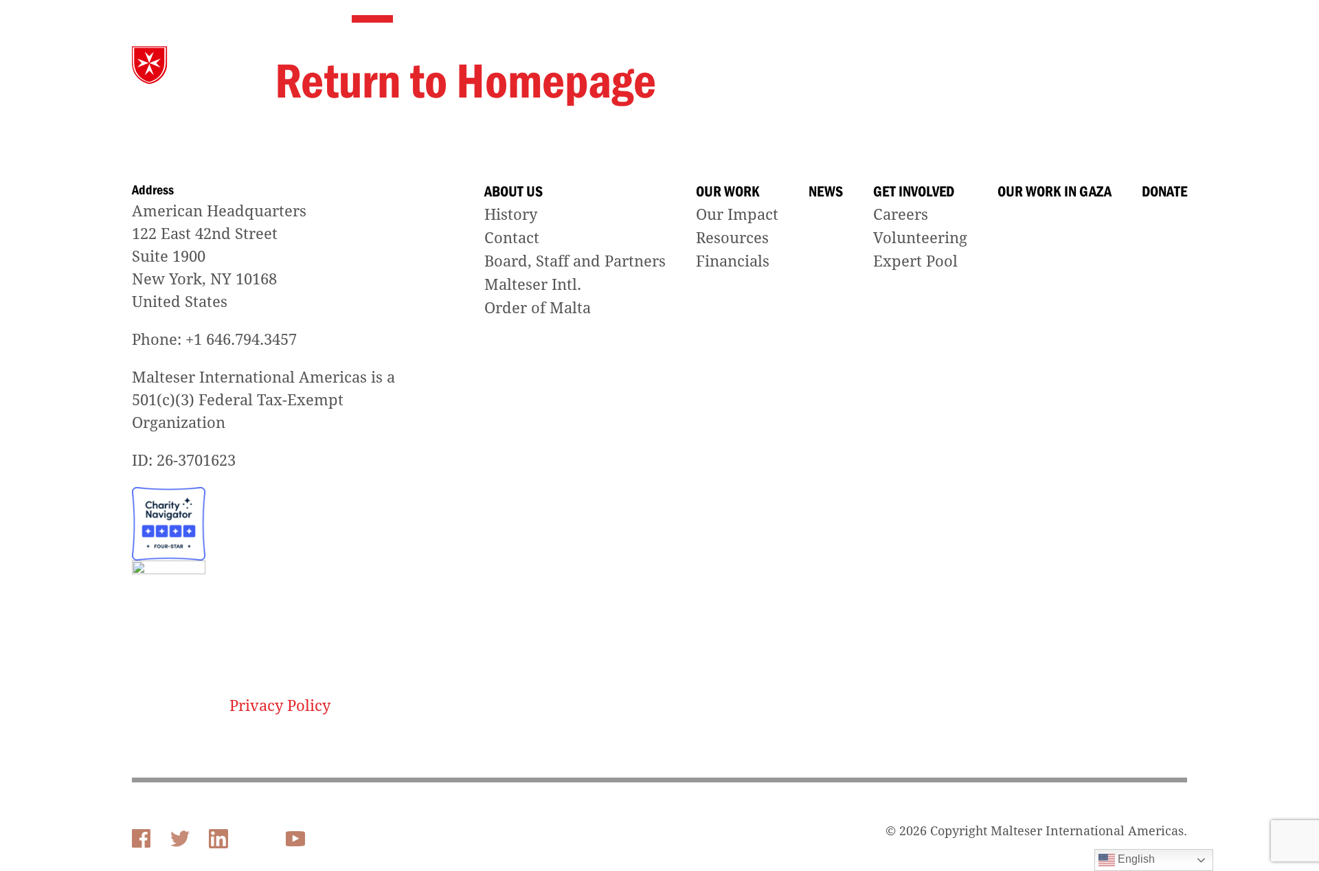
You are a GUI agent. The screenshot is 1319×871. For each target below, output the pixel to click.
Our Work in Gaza (1045, 66)
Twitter (180, 838)
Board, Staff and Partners (575, 261)
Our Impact (737, 214)
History (510, 214)
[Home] (196, 65)
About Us (712, 66)
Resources (732, 238)
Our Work (791, 66)
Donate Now (1153, 66)
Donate (1164, 192)
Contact (511, 238)
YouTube (297, 837)
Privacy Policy (279, 705)
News (859, 66)
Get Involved (935, 66)
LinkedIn (218, 838)
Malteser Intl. (532, 284)
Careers (900, 214)
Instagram (257, 838)
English (1135, 859)
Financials (732, 261)
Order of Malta (537, 308)
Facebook (141, 838)
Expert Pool (915, 261)
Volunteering (920, 238)
